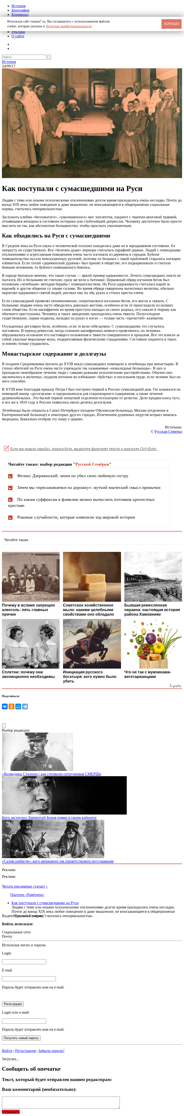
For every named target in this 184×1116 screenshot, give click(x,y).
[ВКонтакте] (5, 706)
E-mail (7, 970)
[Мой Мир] (18, 706)
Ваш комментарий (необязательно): (39, 1089)
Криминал (20, 14)
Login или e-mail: (15, 1012)
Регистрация (25, 1051)
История (18, 6)
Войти (7, 1051)
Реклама (18, 32)
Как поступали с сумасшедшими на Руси (45, 903)
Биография (20, 10)
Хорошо (171, 24)
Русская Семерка (168, 431)
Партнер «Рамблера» (27, 895)
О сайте (18, 36)
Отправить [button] (11, 1112)
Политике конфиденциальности (69, 26)
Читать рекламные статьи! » (25, 886)
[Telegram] (25, 706)
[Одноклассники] (11, 706)
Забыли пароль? (51, 1051)
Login (6, 953)
